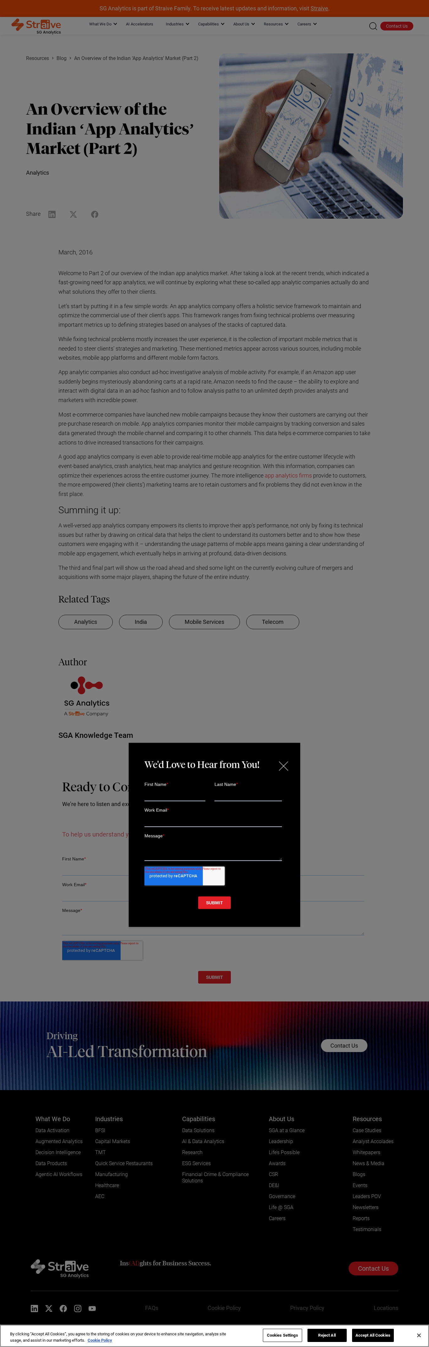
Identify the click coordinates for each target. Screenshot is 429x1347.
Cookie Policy (100, 1340)
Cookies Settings (282, 1335)
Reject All (326, 1335)
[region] (214, 1336)
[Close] (419, 1335)
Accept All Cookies (373, 1335)
